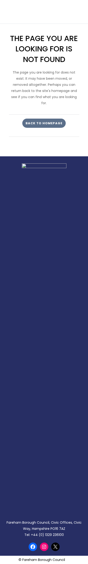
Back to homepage (44, 123)
